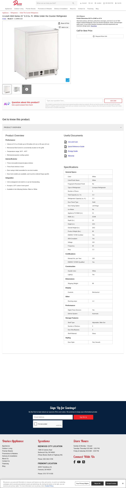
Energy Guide (73, 151)
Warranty (71, 156)
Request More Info (101, 36)
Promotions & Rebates (45, 8)
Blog (97, 8)
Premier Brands (31, 8)
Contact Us (81, 8)
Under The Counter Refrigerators (29, 13)
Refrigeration (14, 13)
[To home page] (17, 3)
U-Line (4, 19)
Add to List (65, 27)
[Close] (123, 483)
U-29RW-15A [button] (18, 19)
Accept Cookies (111, 483)
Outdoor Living (18, 8)
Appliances (8, 8)
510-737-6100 (48, 474)
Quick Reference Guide (76, 146)
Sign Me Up (83, 417)
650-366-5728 (48, 459)
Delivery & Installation (61, 8)
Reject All (97, 483)
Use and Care (73, 142)
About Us (73, 8)
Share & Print (65, 23)
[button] (81, 3)
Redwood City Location (50, 446)
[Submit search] (73, 3)
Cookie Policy (49, 486)
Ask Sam (113, 101)
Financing (90, 8)
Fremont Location (47, 463)
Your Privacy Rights (82, 483)
